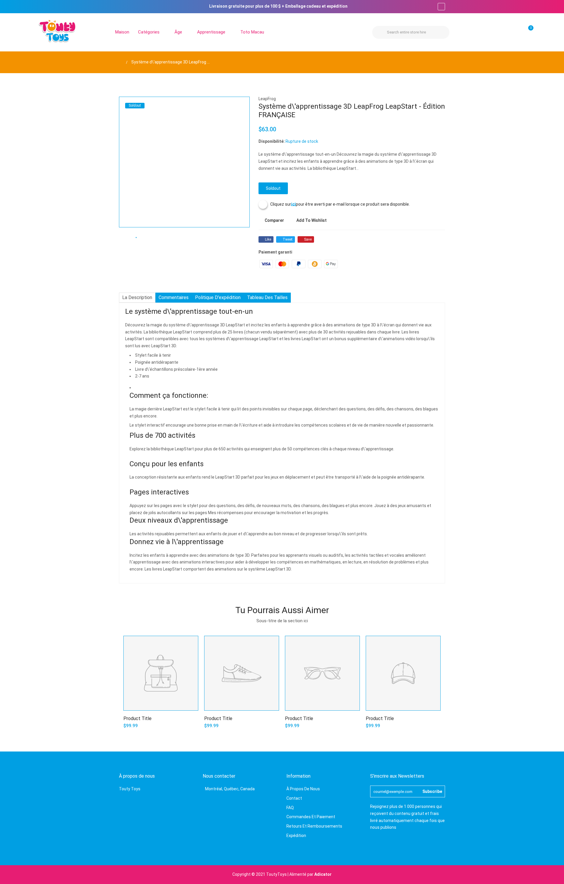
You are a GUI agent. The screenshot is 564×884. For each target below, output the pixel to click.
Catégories (149, 32)
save (308, 239)
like (268, 239)
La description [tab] (137, 297)
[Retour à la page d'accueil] (120, 62)
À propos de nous (303, 788)
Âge (178, 32)
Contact (294, 798)
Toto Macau (252, 32)
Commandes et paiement (310, 816)
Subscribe (432, 791)
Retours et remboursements (314, 826)
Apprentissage (211, 32)
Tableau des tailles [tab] (267, 297)
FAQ (290, 807)
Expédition (296, 835)
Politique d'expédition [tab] (218, 297)
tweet (288, 239)
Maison (122, 32)
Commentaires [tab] (174, 297)
